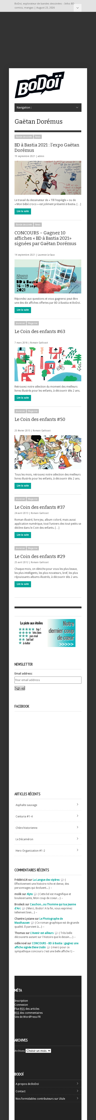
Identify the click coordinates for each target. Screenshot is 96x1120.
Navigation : (77, 8)
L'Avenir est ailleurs (42, 933)
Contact (20, 1091)
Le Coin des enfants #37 (40, 507)
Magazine (33, 323)
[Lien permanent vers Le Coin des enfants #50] (48, 452)
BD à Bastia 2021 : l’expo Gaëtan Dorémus (47, 147)
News (37, 137)
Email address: (23, 673)
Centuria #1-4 (24, 816)
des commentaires (29, 1012)
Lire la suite (23, 211)
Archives (20, 1050)
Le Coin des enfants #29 (40, 556)
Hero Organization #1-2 (30, 850)
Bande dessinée (24, 137)
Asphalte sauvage (26, 805)
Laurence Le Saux (46, 255)
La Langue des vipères (46, 879)
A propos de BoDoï (27, 1084)
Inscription (21, 1000)
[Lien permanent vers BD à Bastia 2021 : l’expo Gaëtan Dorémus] (48, 178)
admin (41, 156)
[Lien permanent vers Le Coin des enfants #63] (48, 364)
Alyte (30, 894)
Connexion (21, 1004)
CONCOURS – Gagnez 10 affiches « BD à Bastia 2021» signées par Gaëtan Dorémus (45, 238)
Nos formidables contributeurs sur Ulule (40, 1098)
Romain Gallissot (39, 343)
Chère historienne (26, 827)
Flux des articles (27, 1008)
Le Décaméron (24, 839)
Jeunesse (20, 323)
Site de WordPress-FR (28, 1016)
